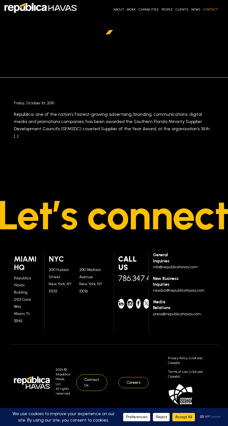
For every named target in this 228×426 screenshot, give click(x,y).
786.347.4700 (131, 278)
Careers (133, 382)
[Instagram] (130, 304)
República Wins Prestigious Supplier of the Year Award (114, 93)
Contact (210, 9)
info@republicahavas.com (175, 267)
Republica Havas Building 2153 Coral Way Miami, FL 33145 (22, 299)
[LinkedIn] (121, 304)
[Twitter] (146, 304)
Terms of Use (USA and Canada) (185, 374)
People (167, 9)
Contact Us (91, 382)
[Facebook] (138, 304)
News (195, 9)
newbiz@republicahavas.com (179, 290)
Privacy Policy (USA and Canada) (185, 360)
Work (131, 9)
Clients (182, 9)
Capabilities (148, 9)
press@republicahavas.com (177, 314)
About (118, 9)
